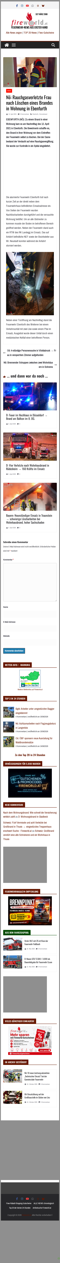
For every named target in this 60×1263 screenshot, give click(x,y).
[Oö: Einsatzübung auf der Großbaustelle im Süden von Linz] (12, 1099)
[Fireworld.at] (6, 45)
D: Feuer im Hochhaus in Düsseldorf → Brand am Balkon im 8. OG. (26, 417)
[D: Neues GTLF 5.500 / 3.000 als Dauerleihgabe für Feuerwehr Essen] (12, 963)
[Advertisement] (25, 865)
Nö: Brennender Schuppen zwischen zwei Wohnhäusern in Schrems (28, 364)
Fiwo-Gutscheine (46, 32)
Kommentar (8, 560)
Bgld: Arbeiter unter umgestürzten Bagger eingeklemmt (35, 711)
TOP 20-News (30, 32)
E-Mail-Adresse (9, 622)
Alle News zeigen (14, 32)
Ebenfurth (35, 114)
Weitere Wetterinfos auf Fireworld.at (30, 689)
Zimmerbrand (43, 114)
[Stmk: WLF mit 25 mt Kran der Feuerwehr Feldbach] (12, 945)
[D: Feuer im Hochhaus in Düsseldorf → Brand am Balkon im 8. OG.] (30, 384)
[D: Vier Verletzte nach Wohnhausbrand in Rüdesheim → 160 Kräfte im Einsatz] (30, 434)
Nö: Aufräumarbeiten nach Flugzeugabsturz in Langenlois (36, 725)
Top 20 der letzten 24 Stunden (19, 1208)
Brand (9, 90)
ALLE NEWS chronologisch (44, 1203)
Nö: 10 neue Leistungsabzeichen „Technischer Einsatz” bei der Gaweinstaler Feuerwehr (37, 1076)
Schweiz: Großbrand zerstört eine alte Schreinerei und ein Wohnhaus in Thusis (28, 835)
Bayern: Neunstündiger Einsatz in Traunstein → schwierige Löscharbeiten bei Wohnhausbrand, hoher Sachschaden (29, 518)
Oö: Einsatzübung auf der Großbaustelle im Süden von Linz (37, 1096)
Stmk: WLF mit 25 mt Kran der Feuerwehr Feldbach (36, 942)
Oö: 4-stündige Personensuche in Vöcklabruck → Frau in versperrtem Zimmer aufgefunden (31, 352)
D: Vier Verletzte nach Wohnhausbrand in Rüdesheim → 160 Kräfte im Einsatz (27, 467)
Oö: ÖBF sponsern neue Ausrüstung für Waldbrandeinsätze (34, 740)
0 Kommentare (24, 114)
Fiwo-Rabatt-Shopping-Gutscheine (18, 1203)
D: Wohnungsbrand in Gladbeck (33, 816)
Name (5, 607)
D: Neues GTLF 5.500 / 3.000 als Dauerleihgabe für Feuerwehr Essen (38, 960)
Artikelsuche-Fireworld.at (42, 1208)
